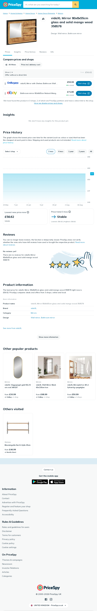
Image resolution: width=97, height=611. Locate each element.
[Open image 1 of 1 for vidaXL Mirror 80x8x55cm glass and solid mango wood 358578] (21, 32)
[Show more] (5, 84)
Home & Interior (16, 13)
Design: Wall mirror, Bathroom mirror (66, 33)
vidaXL (34, 308)
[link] (18, 376)
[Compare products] (43, 19)
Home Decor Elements (46, 13)
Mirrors (60, 13)
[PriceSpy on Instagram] (51, 599)
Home (5, 13)
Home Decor (30, 13)
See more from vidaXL (12, 328)
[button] (10, 64)
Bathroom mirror (48, 317)
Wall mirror (35, 317)
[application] (48, 181)
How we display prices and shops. (48, 103)
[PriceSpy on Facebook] (45, 599)
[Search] (75, 4)
